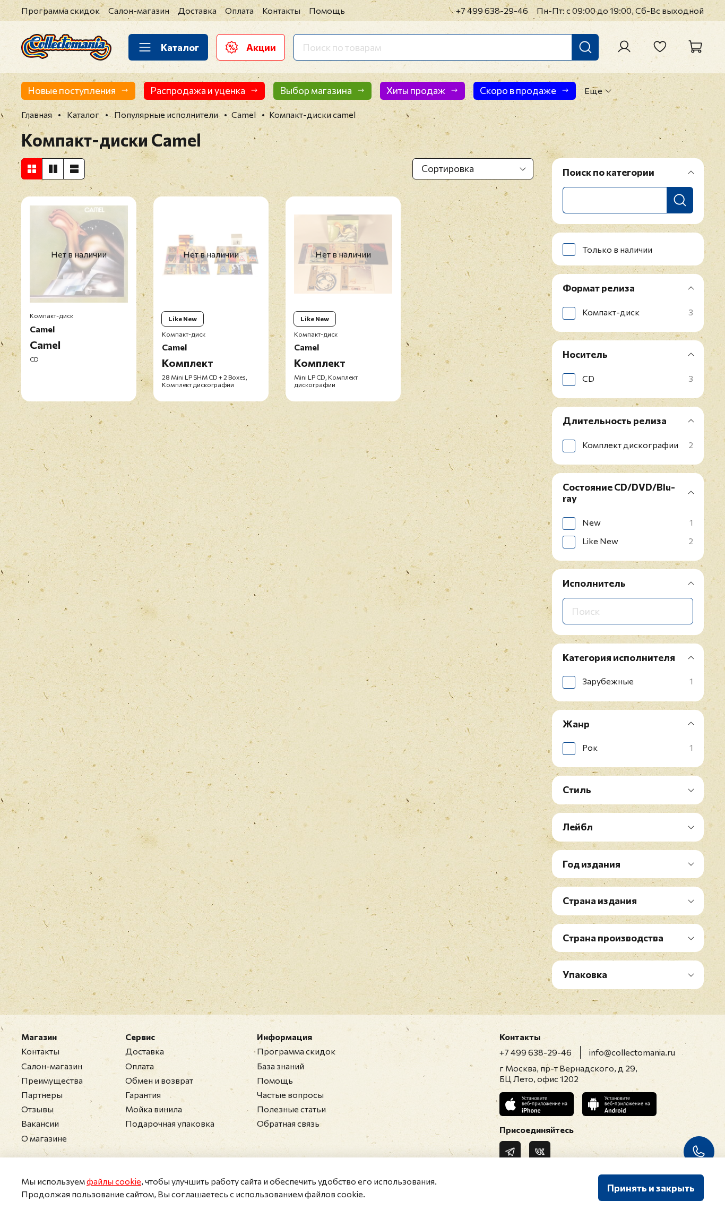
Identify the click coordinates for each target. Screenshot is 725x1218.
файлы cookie (114, 1181)
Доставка (197, 10)
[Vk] (539, 1151)
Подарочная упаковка (169, 1123)
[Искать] (585, 47)
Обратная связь (288, 1123)
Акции (261, 47)
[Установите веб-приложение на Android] (619, 1104)
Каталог (180, 47)
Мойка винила (153, 1109)
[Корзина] (695, 46)
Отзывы (37, 1109)
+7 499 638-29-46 (492, 10)
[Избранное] (659, 46)
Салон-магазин (138, 10)
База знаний (280, 1066)
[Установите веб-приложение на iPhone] (536, 1104)
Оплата (239, 10)
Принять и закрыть (651, 1188)
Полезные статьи (291, 1109)
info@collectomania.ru (632, 1052)
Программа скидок (60, 10)
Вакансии (40, 1123)
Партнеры (42, 1095)
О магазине (44, 1138)
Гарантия (143, 1095)
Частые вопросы (290, 1095)
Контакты (281, 10)
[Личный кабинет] (624, 46)
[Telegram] (510, 1151)
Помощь (327, 10)
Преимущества (52, 1080)
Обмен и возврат (159, 1080)
